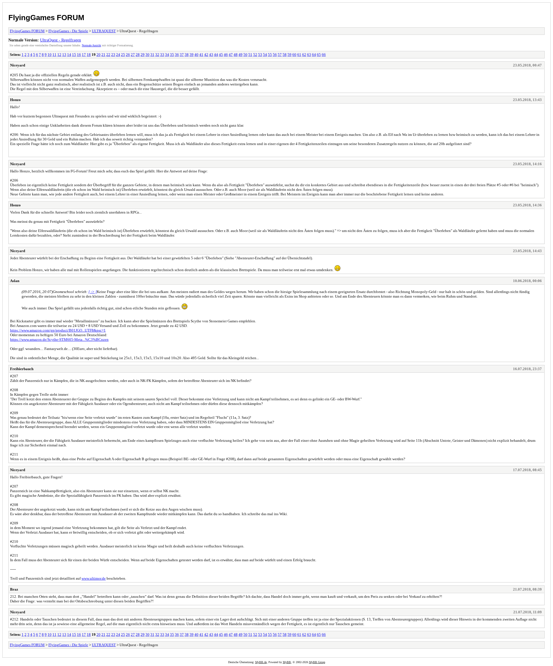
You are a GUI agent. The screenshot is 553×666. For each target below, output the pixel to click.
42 (206, 54)
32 (157, 54)
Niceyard (17, 65)
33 (162, 54)
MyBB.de (261, 662)
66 (324, 54)
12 (59, 54)
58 (285, 54)
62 (304, 54)
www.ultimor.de (94, 578)
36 (177, 54)
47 (231, 54)
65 (319, 54)
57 (280, 54)
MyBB (287, 662)
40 (196, 54)
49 (240, 54)
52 (255, 54)
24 (118, 54)
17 (84, 54)
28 (138, 54)
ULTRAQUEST (104, 31)
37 (182, 54)
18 (89, 54)
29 (143, 54)
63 (309, 54)
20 (98, 54)
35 (172, 54)
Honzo (15, 100)
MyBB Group (317, 662)
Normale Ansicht (91, 45)
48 (236, 54)
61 (299, 54)
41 (201, 54)
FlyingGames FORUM (46, 17)
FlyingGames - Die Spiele (68, 31)
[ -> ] (92, 292)
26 (128, 54)
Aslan (14, 281)
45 (221, 54)
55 (270, 54)
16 (79, 54)
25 (123, 54)
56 (275, 54)
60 (294, 54)
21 (103, 54)
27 (133, 54)
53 (260, 54)
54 (265, 54)
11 (54, 54)
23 (113, 54)
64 (314, 54)
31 (152, 54)
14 (69, 54)
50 (245, 54)
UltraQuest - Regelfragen (60, 40)
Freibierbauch (21, 369)
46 (226, 54)
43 (211, 54)
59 (289, 54)
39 (192, 54)
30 (147, 54)
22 (108, 54)
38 (187, 54)
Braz (14, 589)
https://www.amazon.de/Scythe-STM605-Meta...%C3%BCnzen (59, 339)
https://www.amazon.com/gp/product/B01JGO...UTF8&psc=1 (58, 330)
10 (50, 54)
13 (64, 54)
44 (216, 54)
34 (167, 54)
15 (74, 54)
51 (250, 54)
